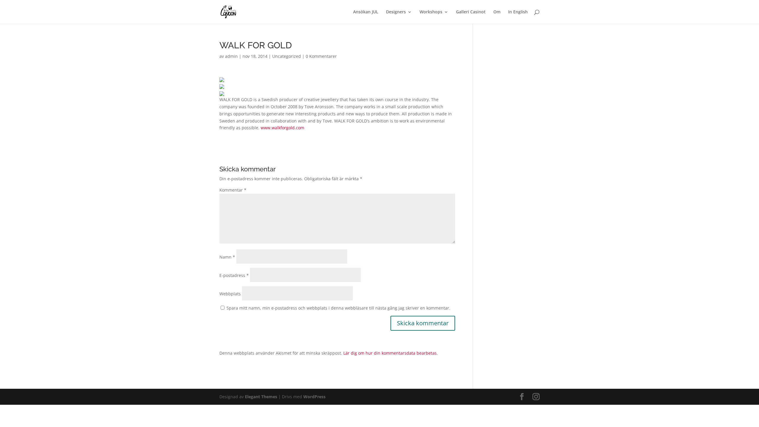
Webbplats (230, 294)
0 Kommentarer (321, 56)
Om (496, 12)
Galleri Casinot (471, 12)
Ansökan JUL (365, 12)
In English (518, 12)
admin (231, 56)
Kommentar (232, 190)
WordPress (314, 396)
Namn (227, 257)
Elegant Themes (261, 396)
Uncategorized (286, 56)
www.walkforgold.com (282, 127)
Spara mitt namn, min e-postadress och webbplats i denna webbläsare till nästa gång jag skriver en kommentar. (338, 308)
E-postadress (234, 275)
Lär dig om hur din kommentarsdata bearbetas (390, 353)
